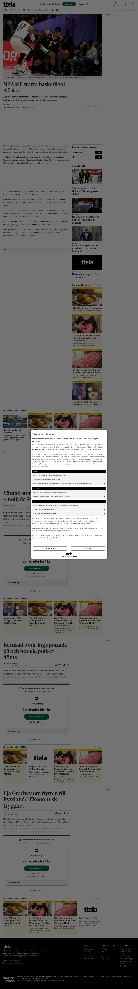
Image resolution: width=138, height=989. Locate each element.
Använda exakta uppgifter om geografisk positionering (49, 492)
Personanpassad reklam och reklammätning (46, 479)
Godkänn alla (88, 548)
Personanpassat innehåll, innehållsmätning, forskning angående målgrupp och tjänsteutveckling (62, 483)
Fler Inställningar (50, 548)
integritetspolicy (53, 538)
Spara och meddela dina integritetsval (44, 513)
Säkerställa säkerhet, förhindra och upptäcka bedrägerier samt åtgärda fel (55, 505)
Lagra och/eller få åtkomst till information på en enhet (49, 475)
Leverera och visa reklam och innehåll (44, 509)
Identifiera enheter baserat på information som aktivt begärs (51, 496)
